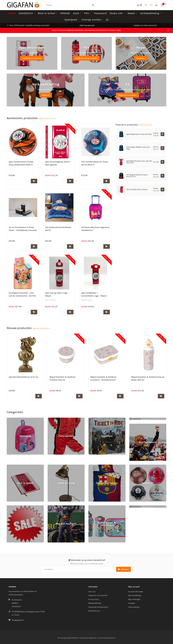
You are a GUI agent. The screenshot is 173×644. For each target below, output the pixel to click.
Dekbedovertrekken (96, 466)
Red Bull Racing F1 (55, 507)
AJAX (76, 13)
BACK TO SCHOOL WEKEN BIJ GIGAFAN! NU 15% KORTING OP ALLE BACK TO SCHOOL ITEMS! (86, 30)
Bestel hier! (141, 58)
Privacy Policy (93, 599)
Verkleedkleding (149, 13)
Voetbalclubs (134, 419)
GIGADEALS (26, 13)
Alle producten (134, 607)
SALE (9, 507)
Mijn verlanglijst (134, 599)
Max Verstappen (135, 425)
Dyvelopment (110, 638)
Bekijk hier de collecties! (32, 58)
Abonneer (124, 569)
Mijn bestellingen (134, 595)
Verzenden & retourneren (98, 607)
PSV (86, 13)
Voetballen (133, 466)
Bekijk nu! (45, 95)
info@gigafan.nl (18, 620)
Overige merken (91, 19)
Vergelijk (131, 603)
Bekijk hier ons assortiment (86, 58)
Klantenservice (94, 611)
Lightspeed (92, 638)
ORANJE (65, 13)
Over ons (91, 592)
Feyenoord (100, 13)
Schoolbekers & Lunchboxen (99, 507)
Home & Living (53, 466)
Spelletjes (92, 419)
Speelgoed (70, 19)
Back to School (46, 13)
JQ (107, 19)
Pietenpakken (53, 419)
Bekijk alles (145, 125)
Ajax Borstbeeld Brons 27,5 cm (23, 377)
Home (12, 13)
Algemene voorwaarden (98, 595)
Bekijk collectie (47, 119)
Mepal (131, 13)
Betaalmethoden (94, 603)
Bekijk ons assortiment (127, 95)
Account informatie (135, 592)
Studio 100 (116, 13)
